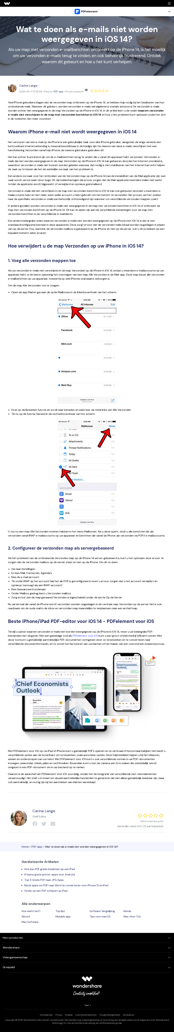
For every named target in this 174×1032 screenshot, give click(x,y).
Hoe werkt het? (31, 911)
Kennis (127, 911)
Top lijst (60, 911)
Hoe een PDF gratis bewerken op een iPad (49, 869)
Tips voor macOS (100, 916)
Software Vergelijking (102, 911)
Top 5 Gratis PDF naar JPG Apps (44, 880)
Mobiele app (63, 916)
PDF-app (58, 91)
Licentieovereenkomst (86, 1015)
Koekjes (69, 1015)
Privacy (59, 1015)
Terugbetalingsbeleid (109, 1015)
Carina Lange (28, 86)
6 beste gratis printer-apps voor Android (49, 874)
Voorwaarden (46, 1015)
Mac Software (30, 922)
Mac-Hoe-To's (132, 916)
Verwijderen (128, 1015)
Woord (26, 916)
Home (25, 846)
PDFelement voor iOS (85, 636)
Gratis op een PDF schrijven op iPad (45, 891)
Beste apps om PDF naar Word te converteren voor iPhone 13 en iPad (66, 885)
